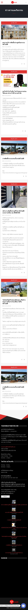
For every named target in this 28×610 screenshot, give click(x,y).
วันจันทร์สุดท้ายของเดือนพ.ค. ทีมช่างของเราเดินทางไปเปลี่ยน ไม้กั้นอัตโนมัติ (14, 301)
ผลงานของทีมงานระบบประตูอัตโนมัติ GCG (14, 552)
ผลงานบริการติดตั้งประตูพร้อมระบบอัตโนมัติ (14, 512)
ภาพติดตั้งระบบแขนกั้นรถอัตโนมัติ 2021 (14, 545)
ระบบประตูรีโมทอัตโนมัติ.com (8, 446)
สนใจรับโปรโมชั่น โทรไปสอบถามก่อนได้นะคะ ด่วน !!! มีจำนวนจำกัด (14, 92)
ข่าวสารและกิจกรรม (7, 46)
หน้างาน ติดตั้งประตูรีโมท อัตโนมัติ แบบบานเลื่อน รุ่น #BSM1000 (13, 212)
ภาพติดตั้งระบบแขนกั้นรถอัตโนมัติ (13, 158)
